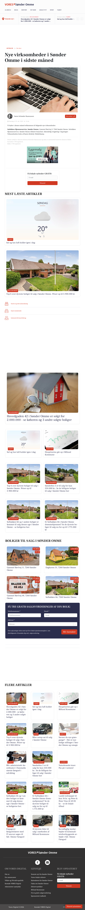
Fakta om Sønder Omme (40, 884)
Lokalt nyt (43, 10)
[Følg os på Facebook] (37, 862)
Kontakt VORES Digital (13, 884)
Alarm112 (8, 10)
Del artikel (69, 116)
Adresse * (11, 620)
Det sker (33, 10)
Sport (52, 10)
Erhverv (24, 10)
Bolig (16, 10)
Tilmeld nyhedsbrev (74, 906)
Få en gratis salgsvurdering (41, 893)
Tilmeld (42, 183)
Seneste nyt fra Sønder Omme (41, 874)
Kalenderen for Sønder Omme (42, 880)
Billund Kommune (37, 890)
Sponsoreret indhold (38, 896)
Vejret (59, 10)
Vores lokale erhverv (38, 877)
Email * (46, 611)
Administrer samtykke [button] (13, 887)
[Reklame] (42, 155)
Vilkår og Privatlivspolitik (14, 880)
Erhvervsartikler (36, 887)
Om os (7, 874)
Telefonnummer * (14, 611)
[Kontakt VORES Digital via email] (47, 862)
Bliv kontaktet (69, 632)
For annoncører (10, 877)
